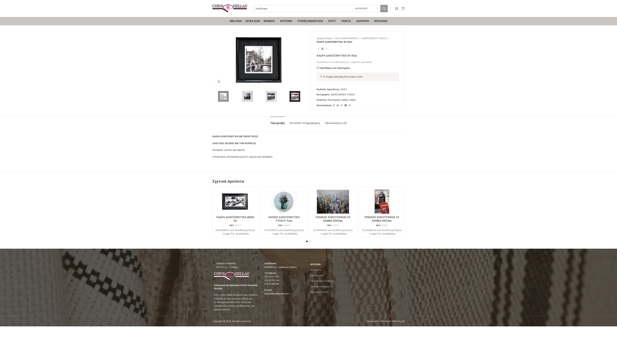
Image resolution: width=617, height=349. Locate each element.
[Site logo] (230, 8)
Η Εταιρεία (315, 269)
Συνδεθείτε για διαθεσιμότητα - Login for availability (344, 62)
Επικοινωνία (316, 275)
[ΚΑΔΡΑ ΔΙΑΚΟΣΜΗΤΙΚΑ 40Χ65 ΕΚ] (235, 201)
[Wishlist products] (403, 8)
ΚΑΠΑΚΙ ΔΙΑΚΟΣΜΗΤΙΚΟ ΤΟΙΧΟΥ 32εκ (284, 218)
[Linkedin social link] (338, 105)
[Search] (384, 8)
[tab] (278, 121)
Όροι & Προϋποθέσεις (322, 280)
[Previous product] (319, 49)
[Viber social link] (350, 105)
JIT (403, 321)
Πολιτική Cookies (319, 291)
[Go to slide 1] (307, 241)
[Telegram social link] (346, 105)
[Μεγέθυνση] (219, 82)
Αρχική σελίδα (324, 38)
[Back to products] (322, 49)
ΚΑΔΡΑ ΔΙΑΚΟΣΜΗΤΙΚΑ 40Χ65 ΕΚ (235, 218)
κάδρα (345, 99)
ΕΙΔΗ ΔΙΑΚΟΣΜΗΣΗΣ (346, 38)
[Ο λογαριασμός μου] (396, 8)
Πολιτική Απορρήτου (321, 286)
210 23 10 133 (271, 280)
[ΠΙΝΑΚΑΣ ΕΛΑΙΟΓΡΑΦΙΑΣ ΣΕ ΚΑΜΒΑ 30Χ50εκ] (333, 201)
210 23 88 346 (271, 283)
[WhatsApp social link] (342, 105)
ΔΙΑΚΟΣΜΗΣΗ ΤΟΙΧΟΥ (374, 38)
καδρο (352, 99)
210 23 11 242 (271, 276)
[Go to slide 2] (310, 241)
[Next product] (326, 49)
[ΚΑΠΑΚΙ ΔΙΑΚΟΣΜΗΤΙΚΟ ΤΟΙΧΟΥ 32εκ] (284, 201)
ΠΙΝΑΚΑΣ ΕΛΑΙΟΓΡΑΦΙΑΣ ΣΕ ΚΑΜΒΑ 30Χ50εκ (333, 218)
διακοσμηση (334, 99)
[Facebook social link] (334, 105)
